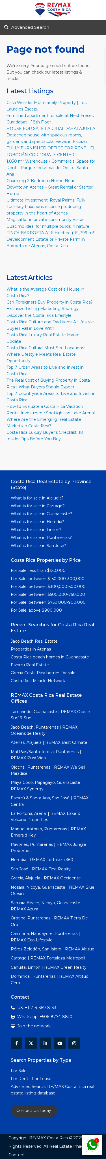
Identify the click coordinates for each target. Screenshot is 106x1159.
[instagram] (74, 1043)
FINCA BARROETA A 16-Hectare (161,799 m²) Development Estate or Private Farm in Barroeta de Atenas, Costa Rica (51, 239)
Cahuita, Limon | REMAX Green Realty (48, 967)
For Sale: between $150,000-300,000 (48, 578)
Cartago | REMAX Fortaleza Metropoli (48, 958)
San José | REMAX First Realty (41, 869)
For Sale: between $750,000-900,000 (48, 602)
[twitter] (31, 1043)
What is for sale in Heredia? (37, 521)
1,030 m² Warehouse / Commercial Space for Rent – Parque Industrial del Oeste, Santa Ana (51, 168)
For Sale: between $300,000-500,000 (48, 586)
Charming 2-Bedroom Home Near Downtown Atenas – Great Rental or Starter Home (50, 187)
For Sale (19, 1070)
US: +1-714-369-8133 (36, 1007)
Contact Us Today (33, 1110)
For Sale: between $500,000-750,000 (48, 594)
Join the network (34, 1025)
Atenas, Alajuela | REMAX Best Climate (49, 742)
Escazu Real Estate (30, 664)
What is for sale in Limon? (36, 529)
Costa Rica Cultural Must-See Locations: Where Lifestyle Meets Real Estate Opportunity (46, 354)
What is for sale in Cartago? (38, 505)
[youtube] (60, 1043)
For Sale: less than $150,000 (38, 570)
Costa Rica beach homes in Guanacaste (50, 657)
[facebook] (16, 1043)
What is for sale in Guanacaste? (41, 513)
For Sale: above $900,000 (37, 610)
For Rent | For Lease (31, 1078)
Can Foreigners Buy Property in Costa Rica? (50, 302)
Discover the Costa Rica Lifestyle (39, 315)
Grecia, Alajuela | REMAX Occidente (46, 878)
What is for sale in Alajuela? (37, 498)
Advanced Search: (29, 1086)
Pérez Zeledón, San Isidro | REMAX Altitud (52, 949)
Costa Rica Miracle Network (38, 680)
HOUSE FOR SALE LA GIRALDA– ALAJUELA (51, 128)
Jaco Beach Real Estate (35, 641)
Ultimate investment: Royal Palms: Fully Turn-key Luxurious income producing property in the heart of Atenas (46, 207)
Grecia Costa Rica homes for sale (43, 672)
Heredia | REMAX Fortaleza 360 (42, 859)
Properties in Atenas (31, 649)
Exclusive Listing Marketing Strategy (43, 308)
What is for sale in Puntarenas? (41, 537)
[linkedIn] (45, 1043)
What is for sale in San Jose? (38, 545)
